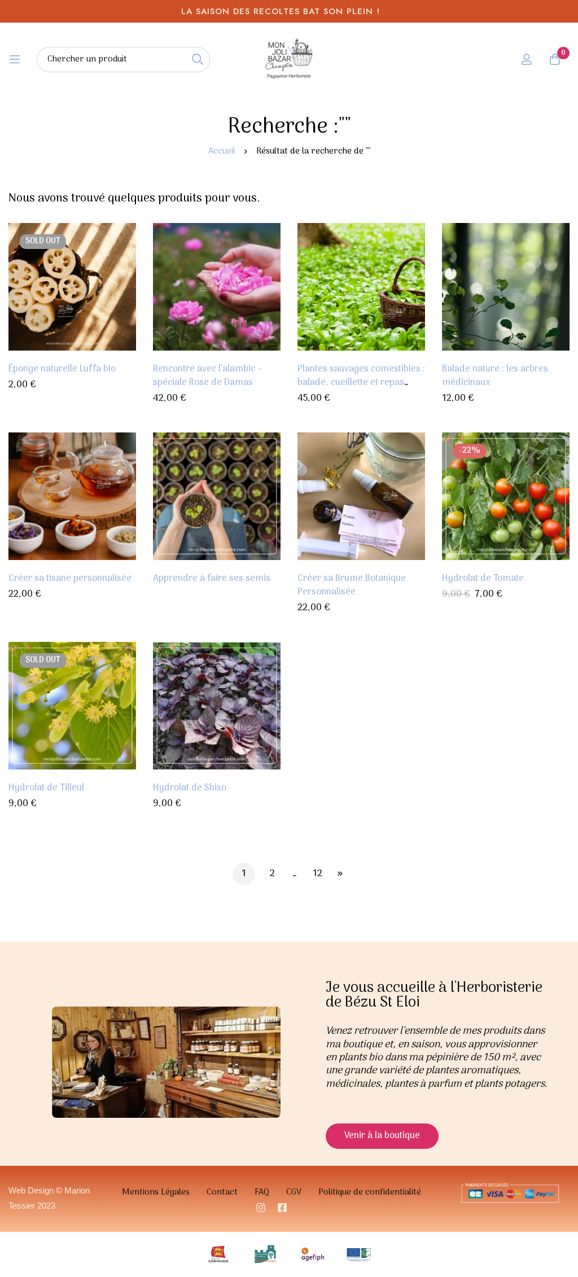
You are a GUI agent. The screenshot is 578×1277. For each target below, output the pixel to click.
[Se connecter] (527, 59)
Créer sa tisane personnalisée (70, 578)
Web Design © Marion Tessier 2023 (49, 1198)
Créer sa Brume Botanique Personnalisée (351, 585)
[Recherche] (197, 59)
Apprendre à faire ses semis (211, 578)
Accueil (221, 151)
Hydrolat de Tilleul (46, 788)
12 (317, 874)
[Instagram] (261, 1207)
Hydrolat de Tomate (483, 578)
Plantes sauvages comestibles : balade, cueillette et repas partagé (361, 383)
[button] (382, 1136)
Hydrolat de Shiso (189, 788)
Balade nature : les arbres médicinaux (495, 376)
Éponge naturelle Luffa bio (62, 369)
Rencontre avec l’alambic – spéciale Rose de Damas (207, 376)
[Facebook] (282, 1207)
